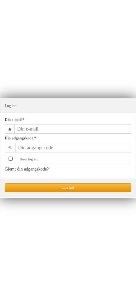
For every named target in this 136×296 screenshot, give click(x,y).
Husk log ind (29, 159)
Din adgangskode (20, 138)
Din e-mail (14, 120)
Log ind (68, 187)
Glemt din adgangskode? (27, 169)
